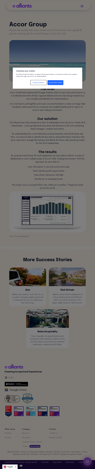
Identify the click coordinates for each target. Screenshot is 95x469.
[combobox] (10, 466)
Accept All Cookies (55, 82)
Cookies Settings (38, 82)
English (10, 467)
